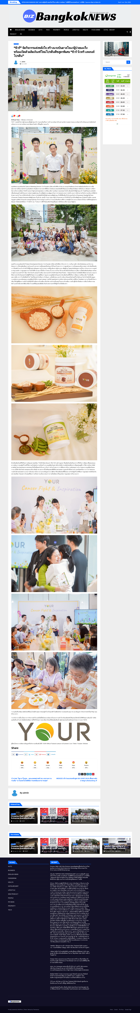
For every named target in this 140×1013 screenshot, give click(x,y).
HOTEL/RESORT (13, 886)
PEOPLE (66, 30)
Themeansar (36, 1009)
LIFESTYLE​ (75, 30)
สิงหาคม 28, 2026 (110, 851)
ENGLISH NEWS (20, 30)
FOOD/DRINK (12, 878)
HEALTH (85, 30)
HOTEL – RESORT (109, 30)
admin (23, 61)
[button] (127, 32)
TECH (48, 30)
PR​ (21, 34)
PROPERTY (56, 30)
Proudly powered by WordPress (15, 1009)
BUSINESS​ (32, 30)
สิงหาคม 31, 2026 (17, 851)
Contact (116, 1009)
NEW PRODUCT (13, 894)
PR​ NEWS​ (16, 43)
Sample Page (128, 1009)
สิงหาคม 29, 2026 (48, 851)
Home (111, 1009)
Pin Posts (121, 1009)
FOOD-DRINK (96, 30)
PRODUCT (13, 34)
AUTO (40, 30)
